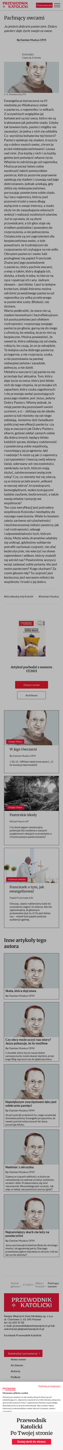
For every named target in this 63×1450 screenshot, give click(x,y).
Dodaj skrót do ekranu (31, 1441)
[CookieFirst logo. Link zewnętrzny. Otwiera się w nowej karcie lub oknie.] (9, 1389)
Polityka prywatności (49, 1386)
